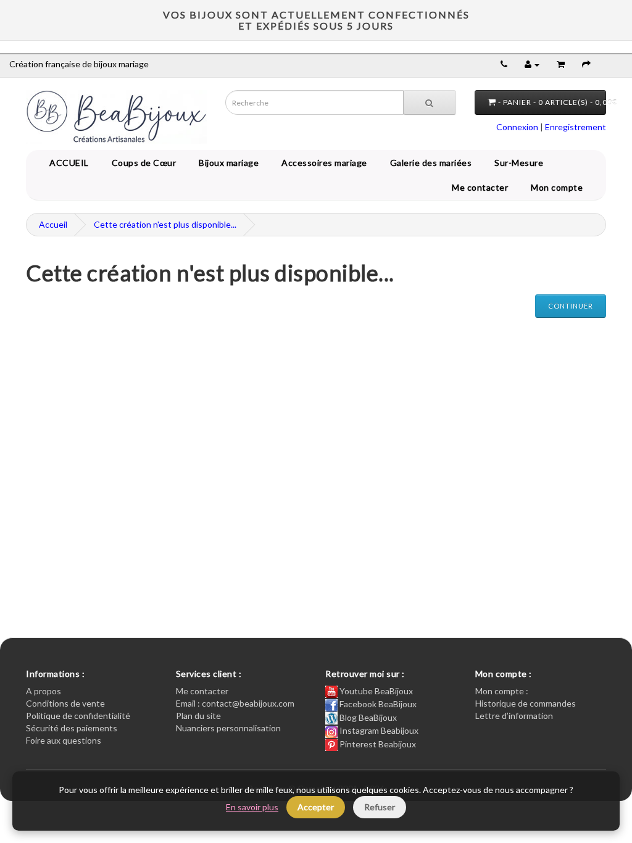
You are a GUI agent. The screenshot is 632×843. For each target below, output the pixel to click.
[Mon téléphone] (504, 64)
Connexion (517, 127)
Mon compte (559, 187)
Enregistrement (575, 127)
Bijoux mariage (226, 162)
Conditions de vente (65, 703)
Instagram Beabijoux (378, 730)
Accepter (315, 807)
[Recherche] (429, 102)
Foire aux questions (63, 740)
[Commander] (586, 64)
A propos (43, 691)
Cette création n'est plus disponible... (165, 224)
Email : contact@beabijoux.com (235, 703)
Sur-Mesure (516, 162)
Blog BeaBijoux (367, 717)
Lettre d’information (514, 715)
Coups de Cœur (142, 162)
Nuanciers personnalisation (228, 728)
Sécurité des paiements (71, 728)
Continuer (570, 306)
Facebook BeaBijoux (377, 704)
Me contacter (482, 187)
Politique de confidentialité (78, 715)
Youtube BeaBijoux (375, 691)
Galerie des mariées (429, 162)
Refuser (379, 807)
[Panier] (561, 64)
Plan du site (198, 715)
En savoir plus (252, 807)
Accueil (53, 224)
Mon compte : (501, 691)
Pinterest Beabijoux (377, 744)
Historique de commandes (525, 703)
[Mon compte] (532, 64)
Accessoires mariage (322, 162)
